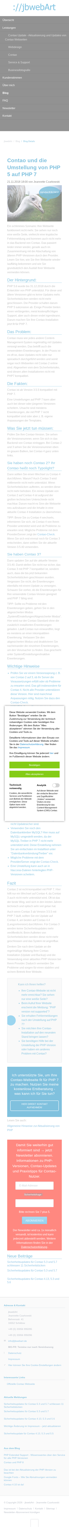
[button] (34, 765)
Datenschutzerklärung (31, 744)
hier (52, 753)
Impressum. (24, 747)
